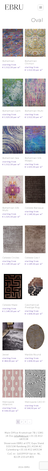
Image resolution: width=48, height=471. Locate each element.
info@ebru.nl (21, 436)
